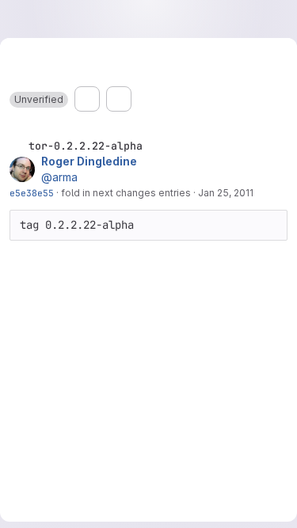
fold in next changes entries (126, 193)
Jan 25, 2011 (225, 193)
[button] (39, 100)
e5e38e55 (32, 193)
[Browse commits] (118, 99)
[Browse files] (87, 99)
